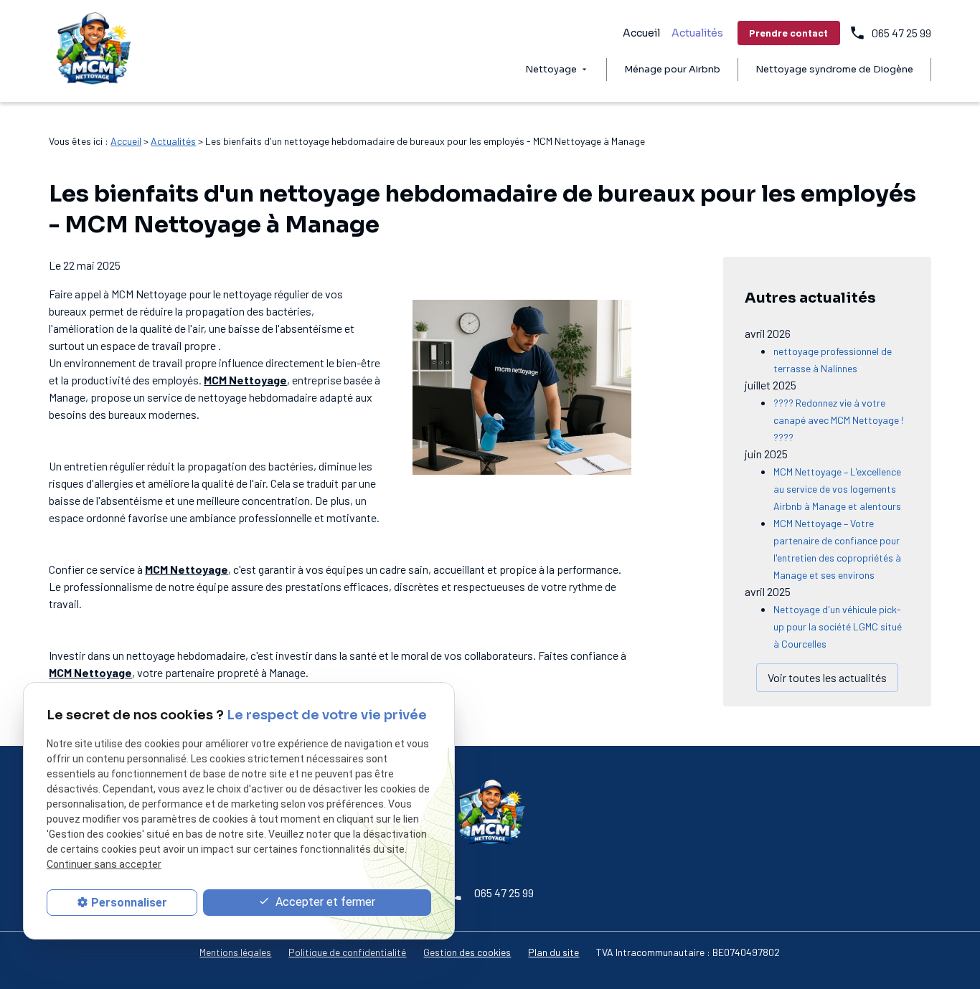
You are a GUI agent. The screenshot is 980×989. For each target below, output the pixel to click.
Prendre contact (788, 33)
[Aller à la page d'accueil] (92, 51)
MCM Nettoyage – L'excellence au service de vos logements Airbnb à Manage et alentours (837, 488)
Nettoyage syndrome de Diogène (834, 69)
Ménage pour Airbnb (672, 69)
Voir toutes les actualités (827, 677)
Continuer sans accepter (104, 865)
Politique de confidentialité (347, 952)
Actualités (697, 33)
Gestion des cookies (467, 952)
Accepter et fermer (324, 902)
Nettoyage (551, 69)
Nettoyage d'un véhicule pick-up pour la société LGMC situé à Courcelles (837, 626)
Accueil (641, 33)
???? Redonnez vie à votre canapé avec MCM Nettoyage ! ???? (838, 420)
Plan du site (553, 952)
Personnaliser (129, 902)
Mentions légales (235, 952)
